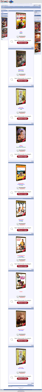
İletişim (32, 389)
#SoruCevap (21, 391)
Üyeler (1, 14)
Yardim (2, 12)
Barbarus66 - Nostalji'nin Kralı (36, 389)
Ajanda (23, 6)
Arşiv (39, 389)
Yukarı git (41, 389)
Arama (38, 6)
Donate (18, 6)
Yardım (13, 6)
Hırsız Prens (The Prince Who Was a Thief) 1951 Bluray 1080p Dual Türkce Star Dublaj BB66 (16, 124)
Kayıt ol (9, 6)
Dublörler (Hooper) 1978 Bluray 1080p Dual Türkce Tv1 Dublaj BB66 (14, 162)
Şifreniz (34, 5)
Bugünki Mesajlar (31, 6)
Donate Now (40, 8)
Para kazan (23, 391)
